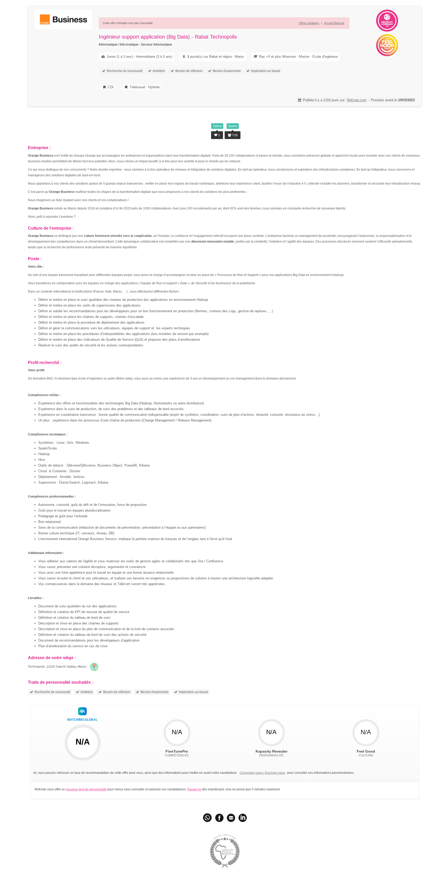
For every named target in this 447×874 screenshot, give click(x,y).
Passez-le (194, 789)
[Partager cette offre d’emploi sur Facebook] (219, 817)
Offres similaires (309, 23)
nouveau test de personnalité (86, 789)
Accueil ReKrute (334, 23)
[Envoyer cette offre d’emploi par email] (231, 817)
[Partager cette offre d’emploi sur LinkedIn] (243, 817)
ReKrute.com (357, 100)
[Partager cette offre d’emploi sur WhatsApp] (208, 817)
